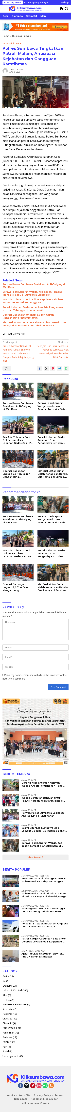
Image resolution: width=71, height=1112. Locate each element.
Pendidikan (8, 1032)
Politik (5, 1041)
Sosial (5, 1051)
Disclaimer (20, 1098)
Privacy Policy (42, 1095)
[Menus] (4, 9)
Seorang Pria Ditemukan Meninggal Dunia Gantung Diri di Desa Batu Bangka (43, 910)
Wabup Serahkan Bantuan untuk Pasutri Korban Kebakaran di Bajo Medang (42, 799)
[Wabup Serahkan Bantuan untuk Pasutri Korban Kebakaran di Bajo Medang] (10, 800)
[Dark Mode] (61, 9)
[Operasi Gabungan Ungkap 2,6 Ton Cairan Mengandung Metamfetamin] (18, 459)
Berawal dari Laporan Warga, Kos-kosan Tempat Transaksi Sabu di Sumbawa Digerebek (32, 293)
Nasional (7, 1013)
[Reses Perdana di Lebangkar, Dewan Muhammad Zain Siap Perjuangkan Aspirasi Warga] (10, 881)
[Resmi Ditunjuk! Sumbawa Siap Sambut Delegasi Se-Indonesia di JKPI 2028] (10, 830)
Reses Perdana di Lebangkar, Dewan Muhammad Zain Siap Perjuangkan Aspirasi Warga (44, 880)
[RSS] (51, 1086)
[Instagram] (39, 1086)
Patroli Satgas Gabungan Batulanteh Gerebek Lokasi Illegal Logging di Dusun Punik (43, 940)
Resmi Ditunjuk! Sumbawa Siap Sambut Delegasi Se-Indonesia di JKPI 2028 (44, 829)
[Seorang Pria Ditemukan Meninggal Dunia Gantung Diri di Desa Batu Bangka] (10, 911)
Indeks (11, 1095)
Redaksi (59, 1095)
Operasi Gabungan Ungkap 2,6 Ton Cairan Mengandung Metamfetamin (28, 316)
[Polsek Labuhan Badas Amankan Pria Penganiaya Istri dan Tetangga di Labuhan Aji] (53, 425)
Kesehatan (8, 1009)
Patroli (20, 69)
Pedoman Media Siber (44, 1098)
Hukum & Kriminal (11, 43)
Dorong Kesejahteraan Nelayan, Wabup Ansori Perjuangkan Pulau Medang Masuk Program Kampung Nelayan (42, 784)
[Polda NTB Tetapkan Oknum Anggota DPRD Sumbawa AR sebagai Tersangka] (10, 926)
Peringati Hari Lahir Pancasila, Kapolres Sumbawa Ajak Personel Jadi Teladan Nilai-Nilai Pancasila (53, 350)
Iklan (4, 995)
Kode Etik (24, 1095)
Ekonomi (7, 985)
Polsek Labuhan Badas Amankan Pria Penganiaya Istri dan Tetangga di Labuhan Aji (33, 309)
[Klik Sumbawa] (25, 8)
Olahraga (7, 1018)
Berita (5, 976)
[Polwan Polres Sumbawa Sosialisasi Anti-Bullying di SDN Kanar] (18, 391)
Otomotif (7, 1023)
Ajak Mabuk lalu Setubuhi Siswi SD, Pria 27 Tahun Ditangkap (42, 955)
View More (34, 857)
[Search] (67, 9)
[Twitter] (26, 1086)
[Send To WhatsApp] (66, 368)
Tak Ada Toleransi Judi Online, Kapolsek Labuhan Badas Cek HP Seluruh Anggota (32, 301)
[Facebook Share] (39, 368)
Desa (5, 980)
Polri (4, 1046)
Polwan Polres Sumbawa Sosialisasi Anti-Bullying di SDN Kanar (34, 286)
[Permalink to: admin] (5, 70)
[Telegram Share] (59, 368)
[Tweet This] (46, 368)
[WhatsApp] (45, 1086)
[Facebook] (20, 1086)
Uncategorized (10, 1056)
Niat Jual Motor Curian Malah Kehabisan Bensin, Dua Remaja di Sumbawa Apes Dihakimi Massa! (34, 324)
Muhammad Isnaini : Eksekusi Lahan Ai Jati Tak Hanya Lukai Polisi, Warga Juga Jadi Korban (43, 895)
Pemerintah (8, 1027)
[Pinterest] (33, 1086)
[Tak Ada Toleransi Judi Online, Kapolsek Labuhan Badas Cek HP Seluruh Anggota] (18, 425)
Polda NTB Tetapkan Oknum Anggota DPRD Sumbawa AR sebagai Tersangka (44, 925)
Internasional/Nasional (14, 1004)
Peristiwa (7, 1037)
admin (12, 69)
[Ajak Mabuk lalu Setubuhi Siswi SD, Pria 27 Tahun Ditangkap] (10, 956)
